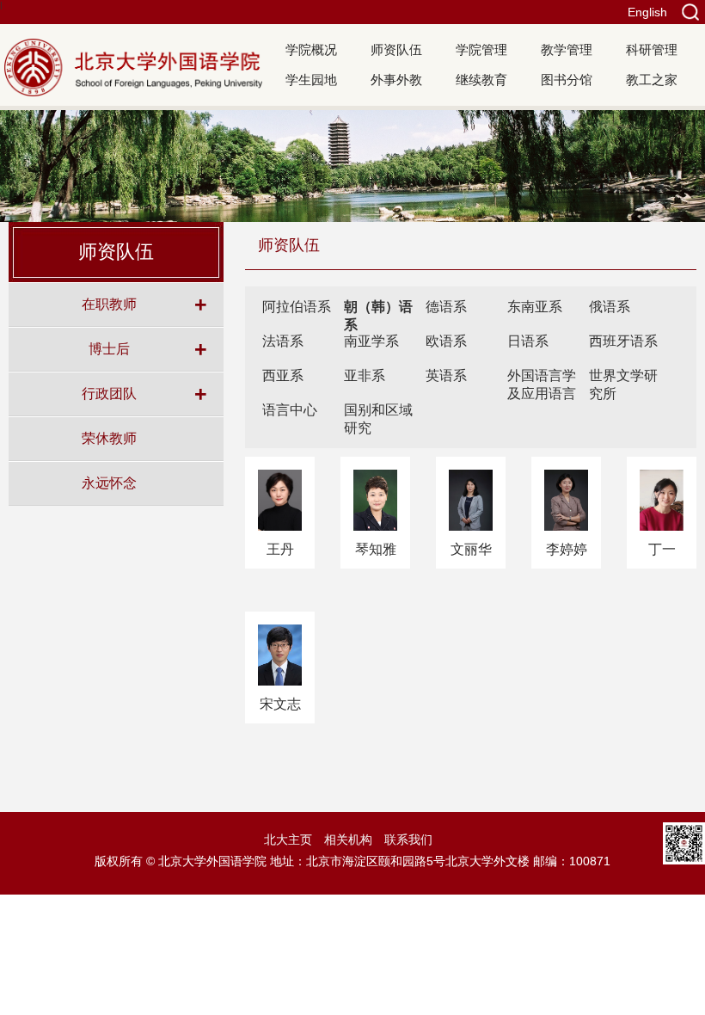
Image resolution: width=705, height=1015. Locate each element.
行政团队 (109, 393)
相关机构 (348, 839)
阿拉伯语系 (296, 306)
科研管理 (651, 49)
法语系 (282, 341)
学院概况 (311, 49)
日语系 (528, 341)
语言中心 (289, 410)
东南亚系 (534, 306)
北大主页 (288, 839)
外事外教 (396, 79)
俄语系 (609, 306)
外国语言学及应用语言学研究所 (541, 393)
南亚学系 (371, 341)
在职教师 (109, 303)
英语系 (446, 375)
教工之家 (651, 79)
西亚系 (282, 375)
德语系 (446, 306)
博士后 (109, 348)
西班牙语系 (623, 341)
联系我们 (408, 839)
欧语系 (446, 341)
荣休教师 (109, 438)
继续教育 (481, 79)
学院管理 (481, 49)
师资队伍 (396, 49)
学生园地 (311, 79)
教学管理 (566, 49)
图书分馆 (566, 79)
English (647, 12)
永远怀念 (109, 482)
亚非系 (364, 375)
